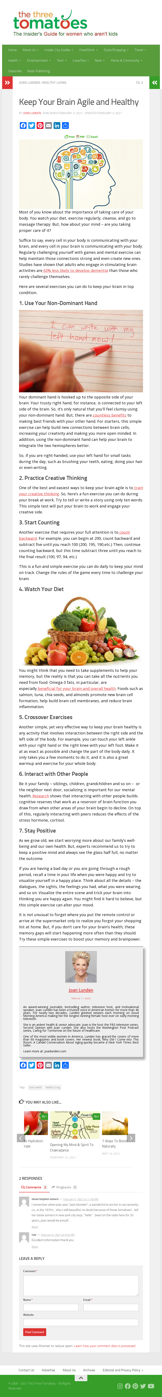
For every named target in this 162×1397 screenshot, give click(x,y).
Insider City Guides (57, 50)
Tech (60, 60)
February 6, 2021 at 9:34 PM (57, 1234)
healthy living (53, 1087)
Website (28, 1315)
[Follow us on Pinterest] (135, 1386)
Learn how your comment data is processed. (105, 1346)
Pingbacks (66, 1187)
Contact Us (26, 1370)
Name (28, 1300)
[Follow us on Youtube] (151, 1386)
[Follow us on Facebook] (128, 1386)
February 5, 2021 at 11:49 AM (80, 1199)
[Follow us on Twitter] (143, 1386)
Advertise (48, 1370)
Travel (139, 50)
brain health (35, 1087)
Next (98, 60)
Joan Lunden (32, 113)
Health (13, 60)
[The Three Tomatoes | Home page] (63, 22)
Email (87, 1300)
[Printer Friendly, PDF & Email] (81, 136)
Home (12, 50)
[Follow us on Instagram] (120, 1386)
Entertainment (37, 60)
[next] (131, 1138)
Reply (35, 1226)
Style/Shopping (115, 50)
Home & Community (125, 60)
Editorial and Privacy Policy (121, 1370)
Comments (36, 1187)
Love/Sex (79, 60)
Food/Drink (87, 50)
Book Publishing (38, 71)
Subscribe (15, 71)
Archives (89, 1370)
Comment (30, 1271)
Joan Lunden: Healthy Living (42, 83)
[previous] (21, 1138)
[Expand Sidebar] (7, 82)
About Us (29, 50)
